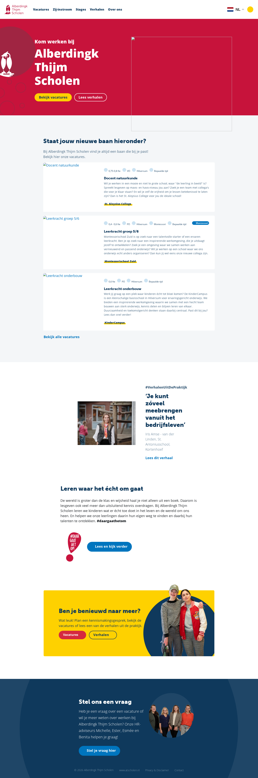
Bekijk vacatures (53, 97)
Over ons (115, 9)
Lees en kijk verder (111, 546)
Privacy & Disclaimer (157, 770)
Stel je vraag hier (101, 750)
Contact (179, 770)
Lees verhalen (91, 97)
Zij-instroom (62, 9)
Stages (81, 9)
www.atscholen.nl (129, 770)
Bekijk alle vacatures (62, 337)
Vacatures (41, 9)
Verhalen (97, 9)
